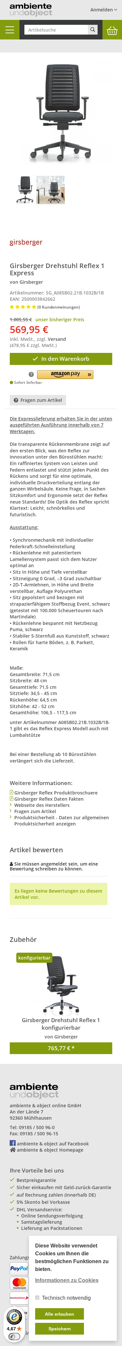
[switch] (14, 1336)
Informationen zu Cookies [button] (67, 1280)
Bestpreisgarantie (36, 1180)
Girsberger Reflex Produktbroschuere (56, 793)
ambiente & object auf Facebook (53, 1144)
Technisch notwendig (66, 1298)
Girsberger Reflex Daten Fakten (49, 799)
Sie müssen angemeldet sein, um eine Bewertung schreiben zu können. (54, 866)
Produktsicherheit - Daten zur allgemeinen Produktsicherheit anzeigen (61, 820)
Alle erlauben (59, 1314)
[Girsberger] (26, 242)
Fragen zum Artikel (41, 400)
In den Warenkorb (65, 358)
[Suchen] (93, 30)
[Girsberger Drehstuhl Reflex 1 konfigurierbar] (61, 985)
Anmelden (102, 10)
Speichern (59, 1328)
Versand (57, 339)
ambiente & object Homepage (50, 1150)
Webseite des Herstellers (42, 805)
